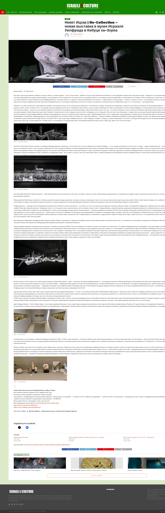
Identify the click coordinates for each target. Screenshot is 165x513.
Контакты (116, 12)
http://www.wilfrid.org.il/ (51, 403)
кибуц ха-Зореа (38, 444)
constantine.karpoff (77, 34)
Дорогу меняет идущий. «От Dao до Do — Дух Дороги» (139, 437)
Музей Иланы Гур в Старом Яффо (92, 12)
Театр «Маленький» (40, 12)
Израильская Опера (25, 12)
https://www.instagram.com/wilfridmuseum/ (27, 407)
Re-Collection (28, 444)
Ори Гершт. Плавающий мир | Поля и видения (27, 470)
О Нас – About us (11, 12)
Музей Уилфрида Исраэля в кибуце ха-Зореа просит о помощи (86, 437)
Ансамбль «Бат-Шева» (56, 12)
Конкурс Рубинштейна (72, 12)
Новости (107, 12)
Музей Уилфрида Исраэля (52, 444)
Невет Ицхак (66, 444)
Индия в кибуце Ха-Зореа (21, 437)
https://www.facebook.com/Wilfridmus (26, 405)
